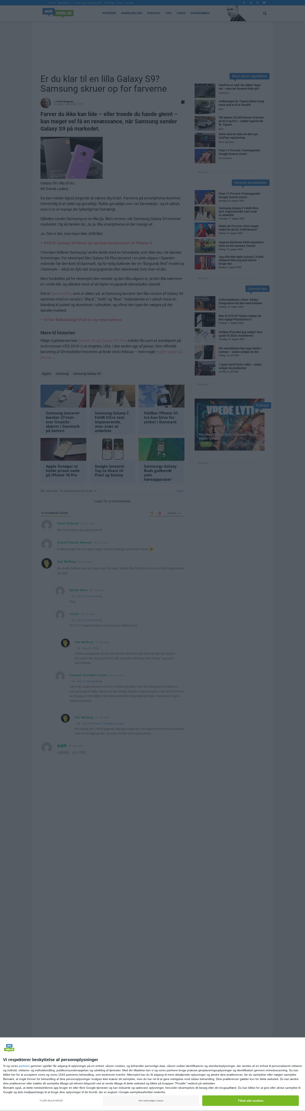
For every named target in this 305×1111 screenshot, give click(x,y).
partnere (24, 1065)
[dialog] (152, 1074)
